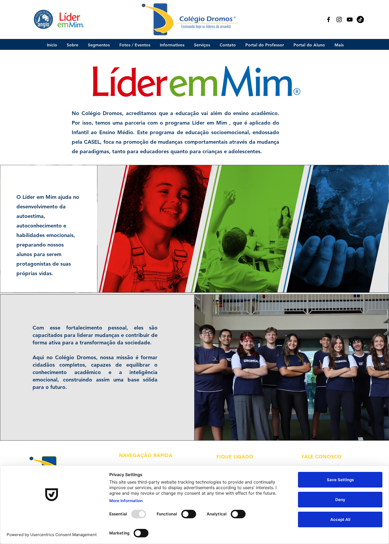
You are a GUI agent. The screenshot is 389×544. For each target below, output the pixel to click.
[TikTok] (360, 19)
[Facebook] (328, 19)
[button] (72, 45)
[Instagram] (339, 19)
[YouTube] (349, 19)
